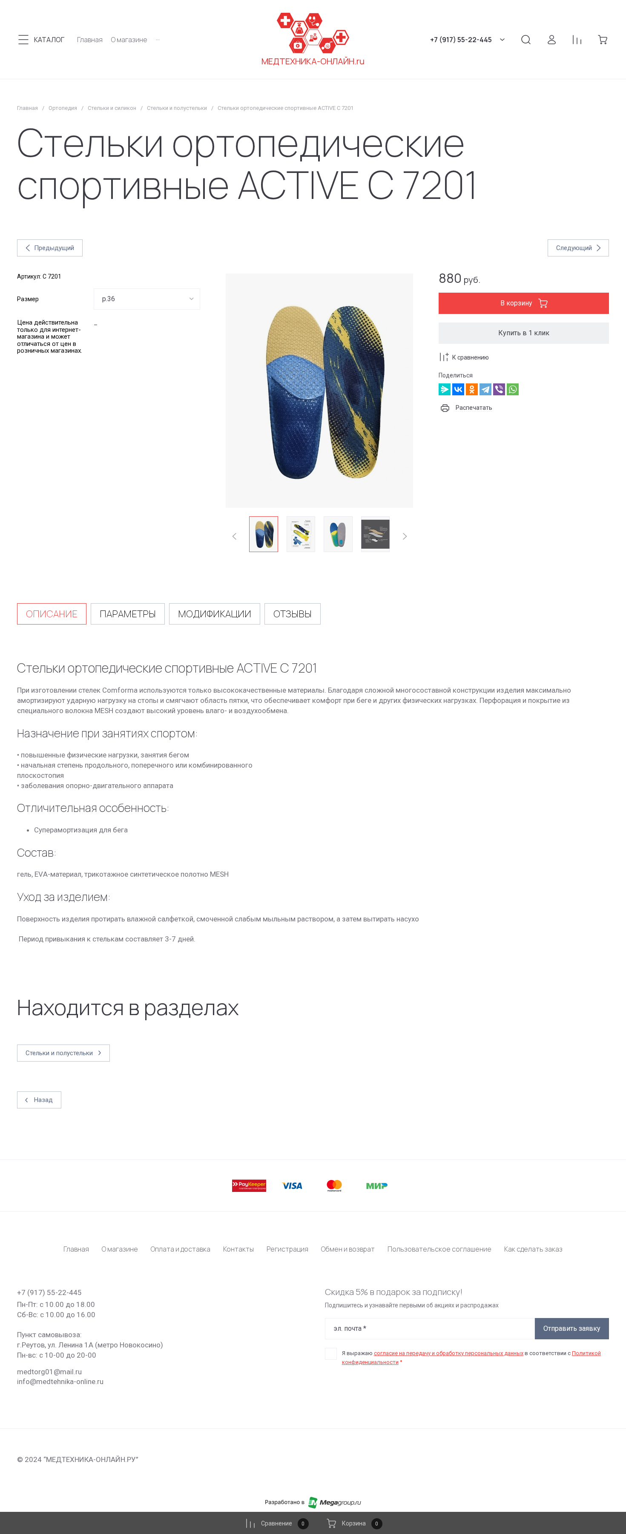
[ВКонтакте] (458, 389)
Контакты (238, 1249)
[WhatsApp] (513, 389)
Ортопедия (63, 108)
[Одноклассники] (472, 389)
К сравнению (470, 357)
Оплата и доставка (180, 1249)
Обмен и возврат (348, 1249)
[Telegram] (485, 389)
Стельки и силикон (112, 108)
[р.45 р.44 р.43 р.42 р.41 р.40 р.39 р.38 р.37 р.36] (147, 299)
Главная (27, 108)
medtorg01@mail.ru (49, 1371)
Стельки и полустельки (177, 108)
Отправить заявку (571, 1328)
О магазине (120, 1249)
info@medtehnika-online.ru (60, 1381)
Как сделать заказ (533, 1249)
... (158, 38)
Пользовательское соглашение (439, 1249)
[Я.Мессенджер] (445, 389)
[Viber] (499, 389)
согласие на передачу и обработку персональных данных (448, 1353)
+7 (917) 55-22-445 (461, 39)
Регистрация (287, 1249)
